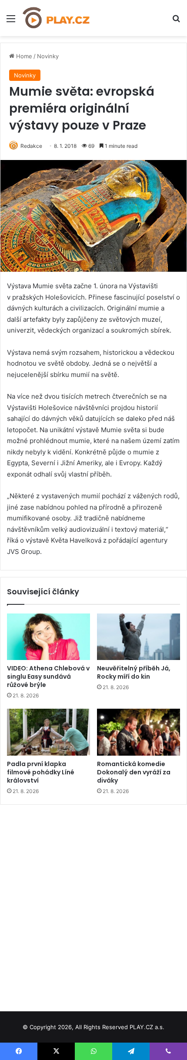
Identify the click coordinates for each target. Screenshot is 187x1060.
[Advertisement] (93, 904)
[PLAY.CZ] (56, 18)
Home (23, 56)
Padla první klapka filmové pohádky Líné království (40, 772)
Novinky (48, 56)
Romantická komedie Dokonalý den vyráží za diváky (133, 772)
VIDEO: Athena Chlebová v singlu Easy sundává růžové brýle (48, 676)
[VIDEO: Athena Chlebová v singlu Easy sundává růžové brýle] (48, 636)
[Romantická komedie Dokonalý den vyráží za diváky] (138, 732)
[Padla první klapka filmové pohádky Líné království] (48, 732)
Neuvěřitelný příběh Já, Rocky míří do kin (133, 672)
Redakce (31, 146)
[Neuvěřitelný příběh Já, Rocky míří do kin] (138, 636)
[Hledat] (176, 21)
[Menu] (11, 21)
